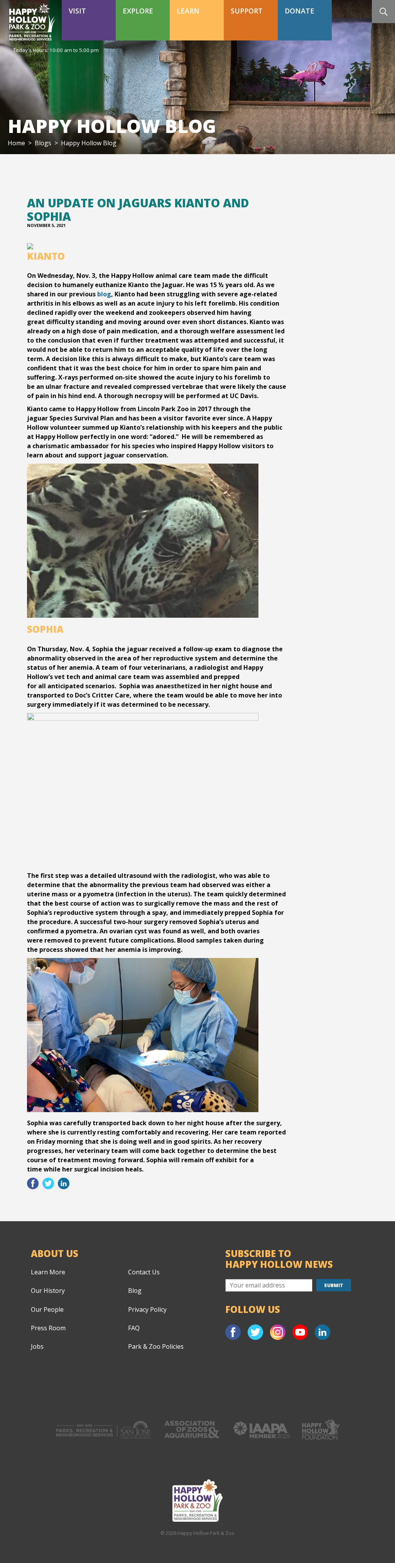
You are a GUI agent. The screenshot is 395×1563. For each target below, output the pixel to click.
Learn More (48, 1272)
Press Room (48, 1328)
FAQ (134, 1328)
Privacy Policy (147, 1309)
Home (16, 143)
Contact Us (144, 1272)
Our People (47, 1309)
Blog (135, 1290)
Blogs (43, 143)
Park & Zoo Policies (156, 1346)
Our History (48, 1290)
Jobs (37, 1346)
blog (104, 294)
